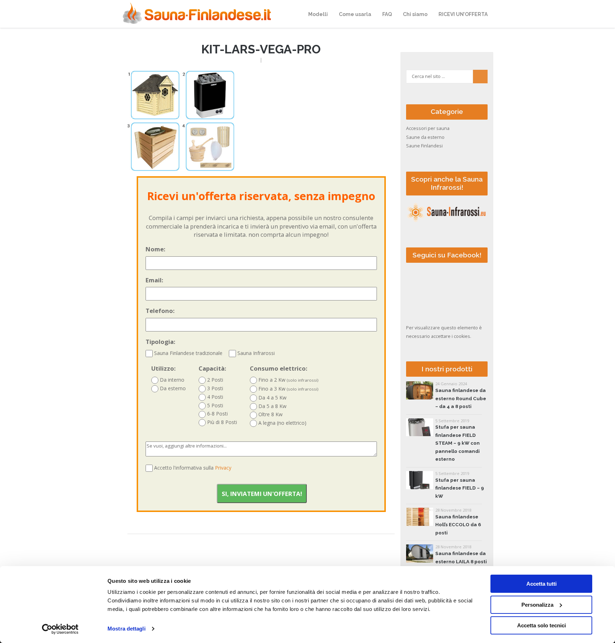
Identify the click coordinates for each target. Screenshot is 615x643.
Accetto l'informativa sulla (192, 467)
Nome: (155, 249)
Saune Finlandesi (424, 146)
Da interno (171, 379)
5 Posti (214, 405)
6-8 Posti (217, 413)
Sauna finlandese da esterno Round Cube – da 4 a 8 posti (460, 398)
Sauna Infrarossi (255, 353)
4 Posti (214, 396)
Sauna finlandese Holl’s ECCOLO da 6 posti (458, 524)
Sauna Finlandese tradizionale (187, 353)
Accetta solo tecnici (541, 625)
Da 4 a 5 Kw (272, 397)
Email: (154, 280)
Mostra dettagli (126, 629)
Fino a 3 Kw (288, 388)
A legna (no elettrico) (281, 422)
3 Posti (214, 388)
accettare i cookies (450, 336)
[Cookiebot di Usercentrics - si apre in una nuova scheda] (60, 629)
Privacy (223, 467)
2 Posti (214, 379)
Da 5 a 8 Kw (272, 406)
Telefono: (160, 311)
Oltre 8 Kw (270, 414)
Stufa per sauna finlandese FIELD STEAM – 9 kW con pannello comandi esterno (457, 443)
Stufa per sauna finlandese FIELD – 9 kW (459, 488)
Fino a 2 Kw (288, 379)
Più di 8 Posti (221, 422)
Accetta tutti (541, 584)
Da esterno (172, 388)
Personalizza (537, 605)
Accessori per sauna (428, 128)
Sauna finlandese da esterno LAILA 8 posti (461, 557)
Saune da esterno (425, 137)
